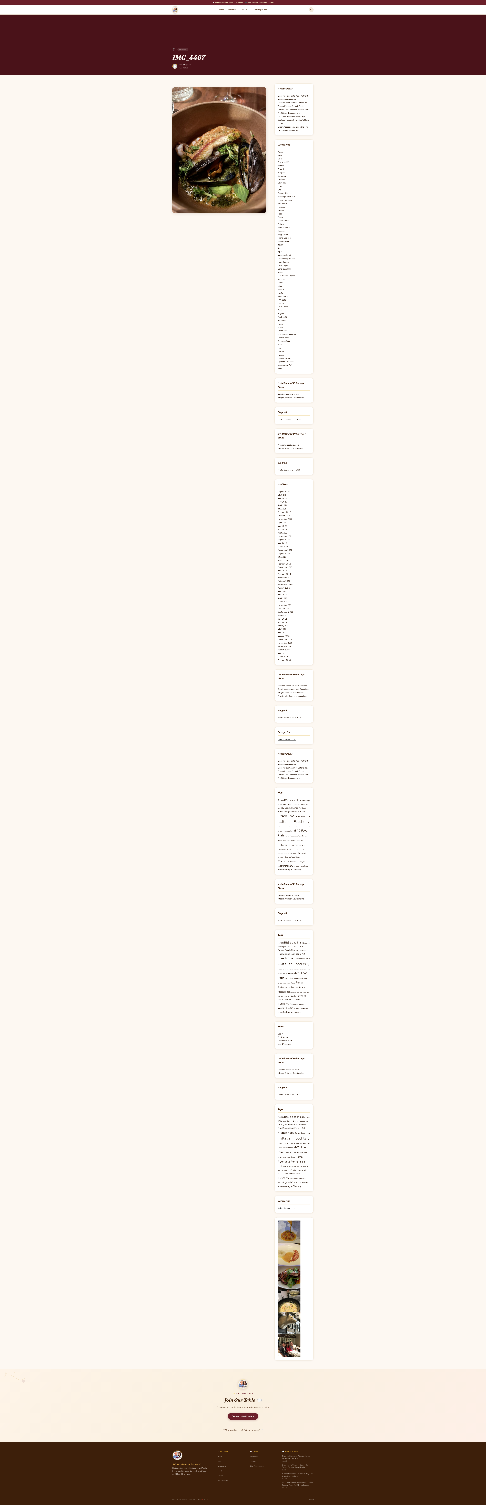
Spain (280, 344)
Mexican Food (289, 831)
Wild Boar (297, 866)
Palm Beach (283, 306)
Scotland (294, 854)
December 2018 (285, 550)
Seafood (302, 853)
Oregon (281, 303)
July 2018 (282, 557)
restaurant (282, 320)
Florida (281, 210)
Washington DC (285, 365)
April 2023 (282, 522)
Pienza (287, 836)
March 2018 (283, 560)
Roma (280, 324)
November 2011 (285, 605)
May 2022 (282, 529)
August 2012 (284, 588)
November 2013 (285, 577)
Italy (279, 248)
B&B (280, 158)
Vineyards (302, 862)
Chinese (281, 189)
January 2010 (284, 636)
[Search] (311, 9)
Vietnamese (294, 862)
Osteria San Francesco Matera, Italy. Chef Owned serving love (297, 1475)
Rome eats (282, 330)
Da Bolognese (304, 804)
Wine (280, 368)
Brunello (281, 169)
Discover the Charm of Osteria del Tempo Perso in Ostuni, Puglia (295, 1466)
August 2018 (284, 553)
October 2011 (284, 608)
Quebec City (283, 317)
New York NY (283, 296)
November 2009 (285, 643)
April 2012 (282, 598)
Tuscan (281, 355)
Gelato (281, 224)
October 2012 (284, 581)
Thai (279, 348)
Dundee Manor (284, 193)
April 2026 (282, 505)
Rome (280, 327)
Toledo (281, 351)
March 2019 (283, 546)
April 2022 (282, 532)
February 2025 (284, 512)
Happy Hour (283, 234)
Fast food (302, 808)
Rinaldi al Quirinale (284, 841)
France (281, 217)
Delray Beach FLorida (288, 807)
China (280, 186)
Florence (281, 207)
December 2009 (285, 639)
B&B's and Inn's (293, 800)
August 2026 (284, 491)
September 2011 (285, 612)
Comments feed (285, 1040)
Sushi (298, 857)
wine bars (304, 866)
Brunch (281, 165)
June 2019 (282, 543)
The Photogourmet (259, 10)
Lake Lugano (283, 265)
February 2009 (284, 660)
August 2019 (284, 539)
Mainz (280, 272)
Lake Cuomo (283, 262)
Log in (280, 1033)
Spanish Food (290, 857)
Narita (280, 293)
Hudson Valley (284, 241)
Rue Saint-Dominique (287, 334)
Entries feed (283, 1037)
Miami (280, 282)
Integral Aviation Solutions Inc (291, 397)
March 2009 (283, 656)
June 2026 (282, 498)
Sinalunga (281, 857)
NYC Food (301, 831)
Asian (280, 152)
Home (221, 10)
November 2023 (285, 519)
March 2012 (283, 601)
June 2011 (282, 619)
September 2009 (285, 646)
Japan (280, 251)
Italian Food (292, 821)
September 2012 (285, 584)
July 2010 (282, 629)
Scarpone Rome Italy (284, 854)
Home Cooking (284, 238)
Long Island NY (284, 269)
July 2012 (282, 591)
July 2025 (282, 508)
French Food (283, 220)
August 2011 (284, 615)
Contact (243, 10)
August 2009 (284, 649)
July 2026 (282, 495)
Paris (280, 310)
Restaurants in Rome (298, 836)
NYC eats (282, 300)
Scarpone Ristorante (303, 850)
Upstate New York (286, 361)
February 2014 (284, 574)
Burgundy (282, 176)
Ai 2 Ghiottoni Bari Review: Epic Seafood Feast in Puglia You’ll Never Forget (294, 120)
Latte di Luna (282, 827)
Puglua (281, 313)
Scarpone (293, 850)
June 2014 (282, 570)
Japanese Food (284, 255)
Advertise (232, 10)
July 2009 (282, 653)
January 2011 (284, 625)
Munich (281, 289)
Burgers (281, 172)
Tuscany (283, 861)
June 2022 (282, 526)
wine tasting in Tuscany (289, 869)
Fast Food (282, 203)
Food (280, 213)
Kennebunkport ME (286, 258)
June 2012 (282, 594)
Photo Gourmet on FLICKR (289, 419)
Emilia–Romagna (285, 200)
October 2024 (284, 515)
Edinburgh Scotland (286, 196)
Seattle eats (283, 337)
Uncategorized (284, 358)
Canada (289, 804)
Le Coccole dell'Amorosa (294, 827)
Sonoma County (284, 341)
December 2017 (285, 567)
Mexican (281, 279)
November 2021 (285, 536)
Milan (280, 286)
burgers (283, 804)
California (282, 182)
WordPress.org (284, 1044)
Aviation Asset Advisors (288, 394)
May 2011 (282, 622)
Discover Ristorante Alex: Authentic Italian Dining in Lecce (296, 1457)
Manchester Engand (286, 275)
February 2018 (284, 563)
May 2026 (282, 501)
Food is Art (299, 811)
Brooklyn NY (283, 162)
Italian (280, 244)
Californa (281, 179)
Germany (282, 231)
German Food (284, 227)
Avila (280, 155)
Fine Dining (283, 811)
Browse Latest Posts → (243, 1416)
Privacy (311, 1499)
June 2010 (282, 632)
